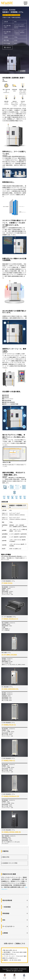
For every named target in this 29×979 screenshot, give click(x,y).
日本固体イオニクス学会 (9, 863)
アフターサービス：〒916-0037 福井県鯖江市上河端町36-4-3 (14, 957)
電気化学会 (5, 857)
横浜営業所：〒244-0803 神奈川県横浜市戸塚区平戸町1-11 (14, 953)
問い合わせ (7, 47)
